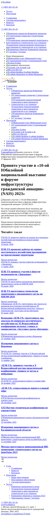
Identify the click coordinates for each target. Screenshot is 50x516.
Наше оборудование (20, 477)
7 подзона (21, 52)
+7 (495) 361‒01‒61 (9, 29)
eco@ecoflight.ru (8, 505)
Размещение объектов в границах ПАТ (28, 496)
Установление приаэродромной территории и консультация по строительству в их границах (26, 46)
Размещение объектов (37, 49)
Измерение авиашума (36, 33)
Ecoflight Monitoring (34, 74)
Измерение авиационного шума (25, 486)
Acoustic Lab (24, 67)
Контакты (10, 25)
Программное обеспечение (23, 480)
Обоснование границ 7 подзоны (25, 498)
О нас (8, 466)
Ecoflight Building (31, 72)
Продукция (11, 14)
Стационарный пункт (37, 61)
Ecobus (17, 63)
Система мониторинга (16, 20)
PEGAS (18, 70)
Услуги (9, 11)
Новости (10, 22)
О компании (11, 18)
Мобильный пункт (33, 58)
